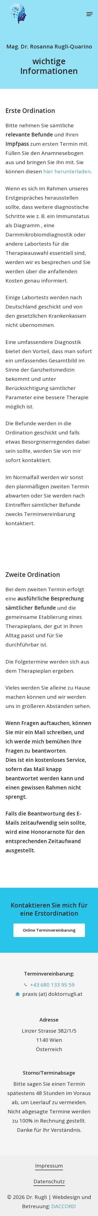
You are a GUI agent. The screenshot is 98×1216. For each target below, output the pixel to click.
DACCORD (63, 1206)
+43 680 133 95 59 (52, 984)
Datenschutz (49, 1181)
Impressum (49, 1165)
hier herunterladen (67, 171)
